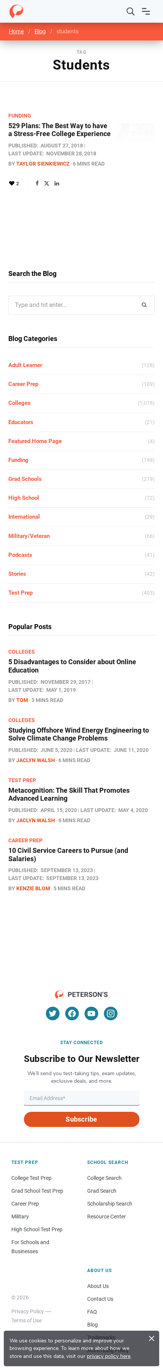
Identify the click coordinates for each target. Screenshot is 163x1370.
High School (23, 497)
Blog (40, 31)
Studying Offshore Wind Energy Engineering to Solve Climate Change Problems (78, 734)
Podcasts (20, 555)
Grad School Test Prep (37, 1191)
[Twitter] (46, 183)
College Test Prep (31, 1178)
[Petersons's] (16, 11)
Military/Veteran (29, 536)
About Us (98, 1286)
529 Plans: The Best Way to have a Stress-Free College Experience (59, 130)
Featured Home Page (35, 441)
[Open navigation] (146, 11)
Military (20, 1216)
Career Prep (23, 384)
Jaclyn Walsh (35, 760)
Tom (22, 700)
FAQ (92, 1312)
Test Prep (20, 592)
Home (16, 31)
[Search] (130, 11)
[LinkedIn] (57, 183)
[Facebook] (37, 183)
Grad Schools (25, 479)
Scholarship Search (109, 1204)
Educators (20, 422)
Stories (17, 573)
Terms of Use (26, 1320)
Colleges (19, 403)
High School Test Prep (37, 1229)
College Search (104, 1178)
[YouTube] (91, 1013)
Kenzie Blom (33, 888)
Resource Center (106, 1216)
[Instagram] (111, 1013)
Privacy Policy (27, 1311)
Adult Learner (25, 365)
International (24, 516)
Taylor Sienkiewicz (42, 164)
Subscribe (81, 1119)
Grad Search (101, 1191)
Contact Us (100, 1299)
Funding (19, 116)
